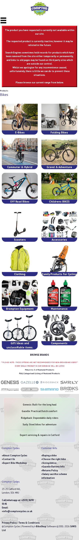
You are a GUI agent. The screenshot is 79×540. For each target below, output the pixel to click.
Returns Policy (50, 470)
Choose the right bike (54, 459)
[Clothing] (20, 258)
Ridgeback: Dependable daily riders (39, 417)
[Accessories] (59, 224)
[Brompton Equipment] (20, 293)
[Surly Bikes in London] (69, 384)
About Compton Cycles (15, 455)
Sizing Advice (49, 463)
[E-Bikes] (20, 117)
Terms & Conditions (29, 522)
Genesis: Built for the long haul (39, 404)
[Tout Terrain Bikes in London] (10, 391)
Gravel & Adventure (59, 167)
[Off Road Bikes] (20, 186)
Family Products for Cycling (59, 274)
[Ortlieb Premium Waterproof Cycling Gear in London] (30, 391)
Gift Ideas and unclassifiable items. (19, 345)
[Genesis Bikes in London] (10, 384)
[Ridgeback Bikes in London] (49, 384)
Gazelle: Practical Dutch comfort (39, 411)
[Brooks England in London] (69, 391)
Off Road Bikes (19, 201)
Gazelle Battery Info (53, 466)
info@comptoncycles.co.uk (17, 511)
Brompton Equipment (20, 308)
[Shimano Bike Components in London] (49, 391)
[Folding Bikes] (59, 117)
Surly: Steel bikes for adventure (39, 424)
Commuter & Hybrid (19, 167)
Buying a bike (49, 455)
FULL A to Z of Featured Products (39, 370)
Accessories (59, 239)
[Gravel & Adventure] (59, 151)
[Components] (59, 327)
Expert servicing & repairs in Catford (39, 435)
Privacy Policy (9, 522)
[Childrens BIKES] (59, 186)
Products (4, 91)
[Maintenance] (59, 293)
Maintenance (59, 308)
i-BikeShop (40, 526)
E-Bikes (20, 132)
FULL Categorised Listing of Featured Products (39, 373)
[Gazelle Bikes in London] (30, 384)
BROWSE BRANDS (39, 354)
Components (59, 343)
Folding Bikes (59, 132)
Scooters (20, 239)
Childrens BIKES (59, 201)
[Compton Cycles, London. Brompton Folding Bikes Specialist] (39, 14)
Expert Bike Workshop (15, 463)
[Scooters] (20, 224)
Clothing (19, 274)
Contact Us (9, 459)
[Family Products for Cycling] (59, 258)
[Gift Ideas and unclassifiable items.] (20, 327)
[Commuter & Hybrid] (20, 151)
